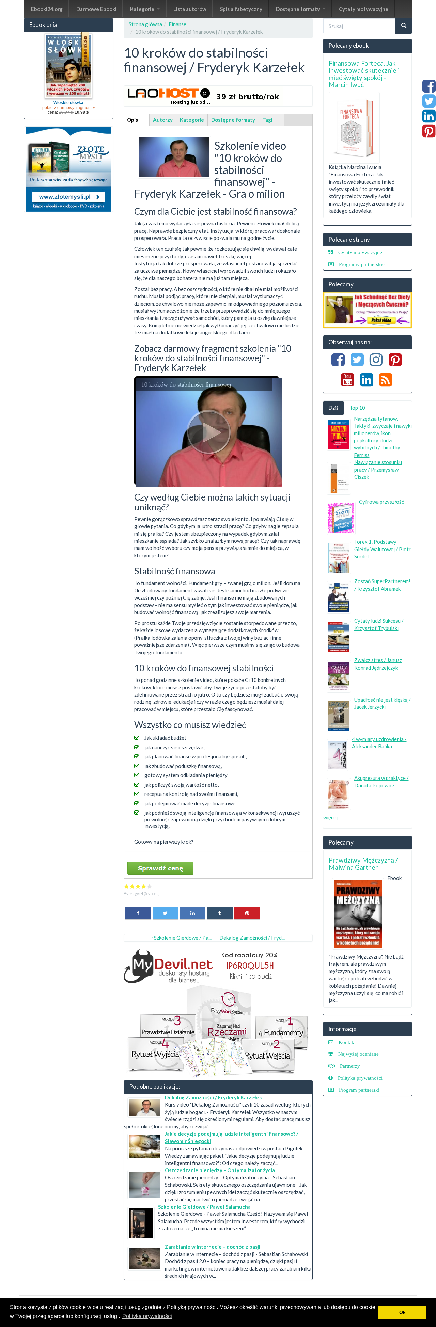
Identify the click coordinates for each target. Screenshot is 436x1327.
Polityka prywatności (360, 1077)
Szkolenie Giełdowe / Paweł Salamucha (204, 1206)
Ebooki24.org (47, 9)
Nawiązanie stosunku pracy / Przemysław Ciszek (378, 469)
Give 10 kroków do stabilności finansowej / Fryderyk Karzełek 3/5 (138, 886)
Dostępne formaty (298, 9)
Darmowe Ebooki (96, 9)
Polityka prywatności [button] (147, 1316)
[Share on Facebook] (138, 913)
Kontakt (347, 1042)
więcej (330, 817)
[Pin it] (247, 913)
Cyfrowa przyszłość (381, 501)
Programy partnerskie (362, 264)
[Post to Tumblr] (220, 913)
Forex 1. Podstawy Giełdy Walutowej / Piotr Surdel (382, 549)
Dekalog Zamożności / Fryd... (252, 938)
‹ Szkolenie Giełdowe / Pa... (181, 938)
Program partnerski (359, 1089)
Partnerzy (350, 1065)
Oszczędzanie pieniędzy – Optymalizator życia (220, 1170)
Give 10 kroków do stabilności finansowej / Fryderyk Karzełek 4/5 (144, 886)
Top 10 (357, 408)
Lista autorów (189, 9)
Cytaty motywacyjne (363, 9)
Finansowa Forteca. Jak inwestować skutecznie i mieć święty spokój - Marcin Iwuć (364, 73)
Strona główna (145, 24)
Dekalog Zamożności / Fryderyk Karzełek (213, 1097)
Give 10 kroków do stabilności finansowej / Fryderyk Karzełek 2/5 (132, 886)
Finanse (177, 24)
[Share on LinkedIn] (192, 913)
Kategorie (142, 9)
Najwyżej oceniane (358, 1053)
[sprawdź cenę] (174, 156)
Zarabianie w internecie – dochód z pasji (212, 1247)
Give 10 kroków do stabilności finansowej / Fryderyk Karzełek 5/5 (150, 886)
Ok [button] (402, 1312)
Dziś (333, 408)
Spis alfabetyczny (241, 9)
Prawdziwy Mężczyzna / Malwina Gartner (363, 863)
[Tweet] (165, 913)
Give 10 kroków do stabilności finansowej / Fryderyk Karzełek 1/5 (126, 886)
